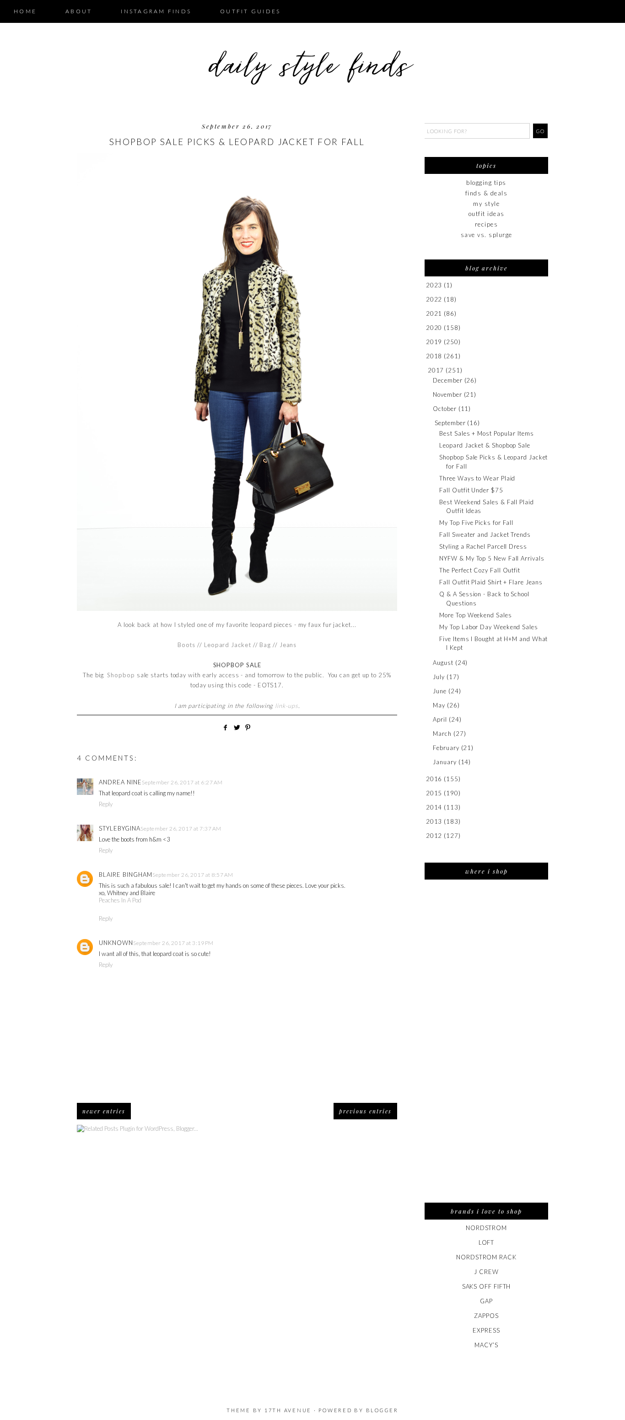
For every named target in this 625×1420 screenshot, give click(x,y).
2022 (434, 299)
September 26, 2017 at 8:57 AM (192, 874)
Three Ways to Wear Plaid (477, 478)
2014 (434, 807)
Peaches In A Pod (120, 900)
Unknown (116, 942)
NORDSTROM (486, 1227)
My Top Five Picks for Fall (476, 522)
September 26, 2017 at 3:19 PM (173, 942)
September (450, 423)
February (446, 747)
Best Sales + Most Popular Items (486, 433)
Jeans (288, 644)
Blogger (382, 1410)
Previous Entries (365, 1111)
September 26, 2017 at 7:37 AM (180, 828)
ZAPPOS (486, 1315)
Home (25, 11)
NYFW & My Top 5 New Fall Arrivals (491, 558)
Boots (187, 644)
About (78, 11)
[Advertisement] (486, 1047)
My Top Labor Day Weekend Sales (488, 627)
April (440, 719)
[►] (425, 285)
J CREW (486, 1271)
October (444, 408)
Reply (106, 804)
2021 (434, 313)
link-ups (286, 705)
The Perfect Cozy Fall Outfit (479, 570)
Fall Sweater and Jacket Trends (484, 534)
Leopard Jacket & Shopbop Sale (484, 445)
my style (486, 203)
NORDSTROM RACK (486, 1257)
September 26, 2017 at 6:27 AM (182, 782)
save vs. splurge (486, 234)
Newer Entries (103, 1111)
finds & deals (486, 193)
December (447, 380)
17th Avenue (288, 1410)
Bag (265, 644)
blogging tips (486, 182)
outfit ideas (487, 213)
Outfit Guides (250, 11)
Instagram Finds (156, 11)
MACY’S (486, 1345)
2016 (434, 779)
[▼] (426, 370)
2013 (434, 821)
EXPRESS (486, 1330)
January (444, 762)
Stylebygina (119, 828)
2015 (434, 793)
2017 (436, 370)
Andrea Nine (120, 782)
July (439, 676)
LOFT (487, 1242)
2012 (434, 835)
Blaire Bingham (125, 874)
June (440, 691)
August (443, 662)
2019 (434, 342)
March (442, 733)
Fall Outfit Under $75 (471, 490)
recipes (486, 224)
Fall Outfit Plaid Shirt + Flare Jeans (491, 582)
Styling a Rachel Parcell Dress (483, 546)
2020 (434, 327)
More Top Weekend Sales (475, 615)
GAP (486, 1301)
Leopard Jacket (227, 644)
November (447, 394)
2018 (434, 356)
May (439, 705)
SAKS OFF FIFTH (486, 1286)
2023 (434, 285)
